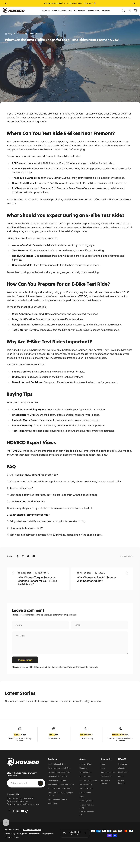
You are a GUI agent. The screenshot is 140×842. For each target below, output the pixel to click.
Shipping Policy (85, 776)
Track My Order (85, 772)
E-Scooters (79, 10)
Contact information (12, 837)
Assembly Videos (86, 801)
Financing (83, 768)
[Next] (134, 3)
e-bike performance (65, 349)
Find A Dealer (123, 772)
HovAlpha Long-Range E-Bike (59, 772)
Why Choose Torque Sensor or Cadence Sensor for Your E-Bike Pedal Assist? (37, 581)
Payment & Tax (85, 764)
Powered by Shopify (32, 829)
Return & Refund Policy (88, 780)
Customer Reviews (107, 772)
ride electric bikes (44, 113)
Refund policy (10, 834)
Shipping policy (47, 834)
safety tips (17, 231)
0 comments (128, 556)
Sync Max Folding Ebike (57, 799)
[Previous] (6, 3)
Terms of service (34, 834)
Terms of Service (84, 667)
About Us (121, 768)
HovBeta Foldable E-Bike (57, 776)
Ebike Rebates (105, 776)
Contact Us (122, 764)
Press (102, 764)
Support (106, 10)
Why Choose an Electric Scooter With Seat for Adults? (96, 579)
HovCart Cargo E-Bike (56, 764)
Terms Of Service (86, 788)
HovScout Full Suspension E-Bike (61, 784)
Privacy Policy (66, 667)
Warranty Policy (85, 784)
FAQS (81, 797)
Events (120, 776)
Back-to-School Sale (62, 10)
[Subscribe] (40, 783)
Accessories (93, 10)
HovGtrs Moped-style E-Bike (59, 768)
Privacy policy (22, 834)
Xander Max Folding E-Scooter (60, 788)
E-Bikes (46, 10)
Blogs (102, 768)
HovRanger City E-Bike (57, 780)
